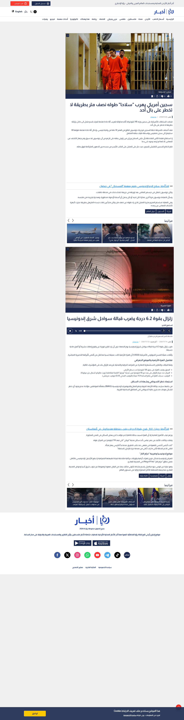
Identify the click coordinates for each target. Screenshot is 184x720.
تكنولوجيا (74, 19)
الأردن (147, 19)
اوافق (35, 713)
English (18, 12)
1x (76, 331)
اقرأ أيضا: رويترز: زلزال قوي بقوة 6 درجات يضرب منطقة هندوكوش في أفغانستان (127, 429)
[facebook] (57, 555)
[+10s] (169, 331)
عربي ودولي (112, 19)
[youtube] (97, 555)
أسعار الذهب (158, 19)
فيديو (52, 19)
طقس (122, 19)
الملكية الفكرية (90, 567)
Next (68, 220)
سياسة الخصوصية (130, 715)
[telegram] (107, 555)
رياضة (94, 19)
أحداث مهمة (62, 19)
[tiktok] (117, 555)
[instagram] (77, 555)
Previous (73, 220)
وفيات (45, 19)
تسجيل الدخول (40, 4)
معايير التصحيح (77, 567)
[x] (67, 555)
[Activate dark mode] (33, 12)
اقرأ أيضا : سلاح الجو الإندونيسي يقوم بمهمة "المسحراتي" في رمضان (134, 186)
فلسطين (132, 19)
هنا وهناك (84, 19)
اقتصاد (102, 19)
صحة (140, 19)
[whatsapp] (87, 555)
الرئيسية (170, 19)
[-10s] (163, 331)
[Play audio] (70, 331)
